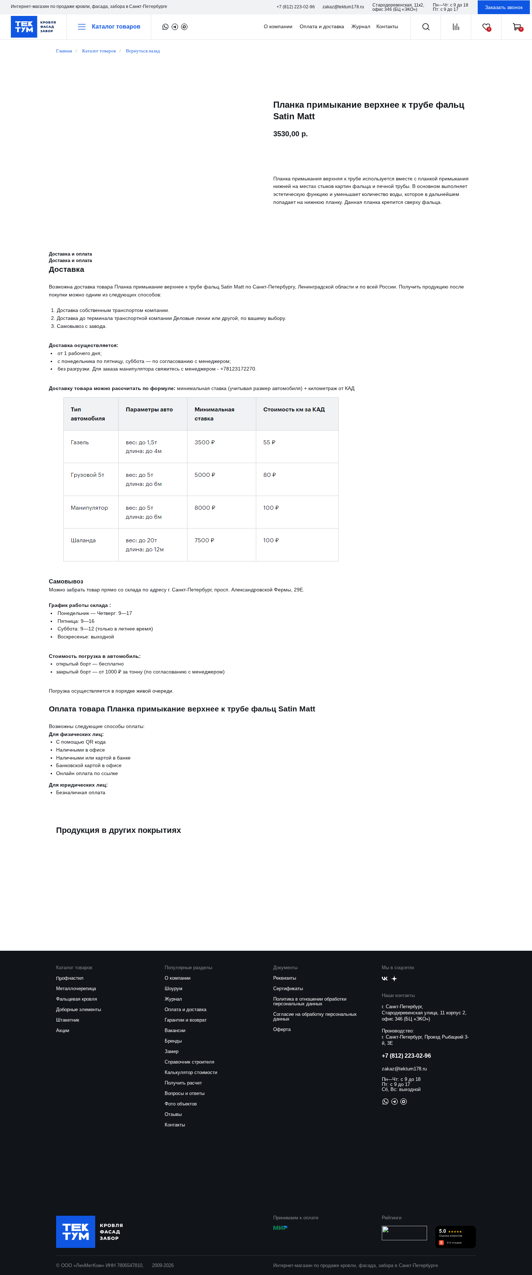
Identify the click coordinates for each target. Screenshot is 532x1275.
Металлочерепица (76, 988)
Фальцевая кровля (76, 999)
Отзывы (173, 1114)
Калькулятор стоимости (191, 1072)
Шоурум (173, 988)
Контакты (175, 1125)
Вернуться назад (143, 51)
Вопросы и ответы (184, 1093)
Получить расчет (183, 1083)
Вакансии (175, 1030)
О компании (177, 978)
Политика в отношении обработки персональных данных (309, 1001)
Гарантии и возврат (186, 1020)
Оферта (282, 1029)
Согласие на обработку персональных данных (315, 1016)
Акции (62, 1030)
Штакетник (67, 1020)
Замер (171, 1051)
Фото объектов (181, 1104)
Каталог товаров (99, 51)
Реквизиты (284, 978)
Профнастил (70, 978)
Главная (64, 51)
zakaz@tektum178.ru (404, 1068)
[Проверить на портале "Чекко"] (404, 1238)
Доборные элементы (78, 1009)
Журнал (173, 999)
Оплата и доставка (185, 1009)
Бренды (173, 1041)
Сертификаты (288, 988)
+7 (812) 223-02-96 (406, 1056)
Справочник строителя (189, 1062)
